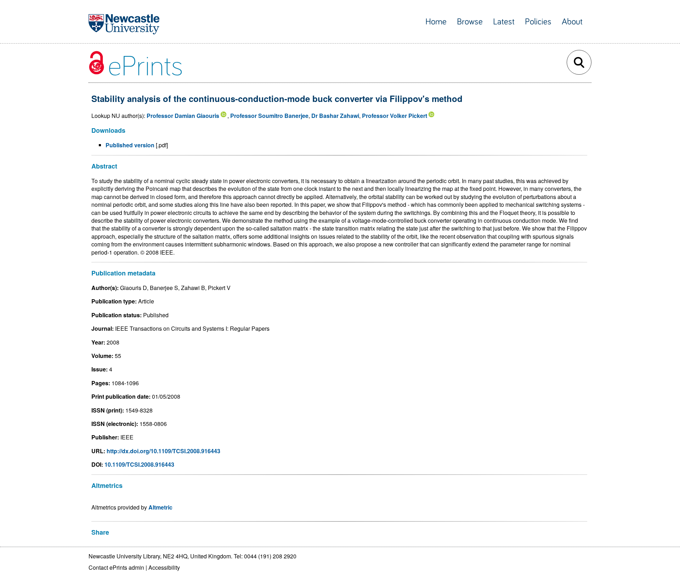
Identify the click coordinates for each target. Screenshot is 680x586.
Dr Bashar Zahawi (335, 116)
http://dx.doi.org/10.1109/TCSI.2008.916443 (163, 451)
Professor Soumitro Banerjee (269, 116)
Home (436, 21)
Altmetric (160, 507)
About (572, 21)
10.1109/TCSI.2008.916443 (139, 464)
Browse (470, 21)
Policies (538, 21)
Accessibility (164, 567)
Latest (504, 21)
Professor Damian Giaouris (183, 116)
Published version (130, 145)
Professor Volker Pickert (394, 116)
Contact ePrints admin (116, 567)
